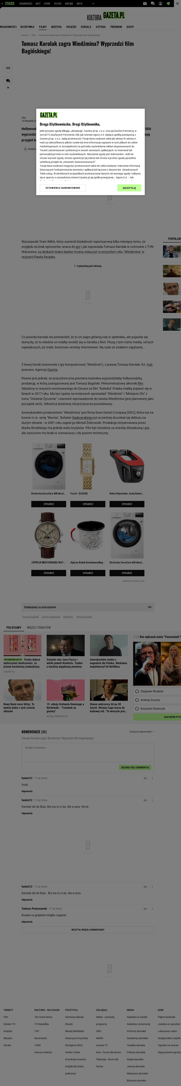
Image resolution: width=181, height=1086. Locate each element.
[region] (90, 152)
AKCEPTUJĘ (129, 188)
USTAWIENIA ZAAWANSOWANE (63, 187)
